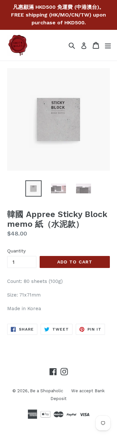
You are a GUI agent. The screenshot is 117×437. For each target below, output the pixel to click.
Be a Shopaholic (46, 390)
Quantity (16, 250)
